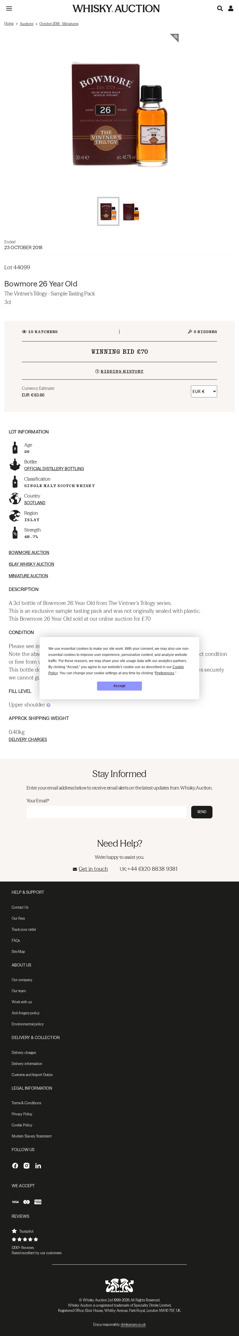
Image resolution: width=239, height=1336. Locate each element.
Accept (119, 686)
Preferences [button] (164, 673)
